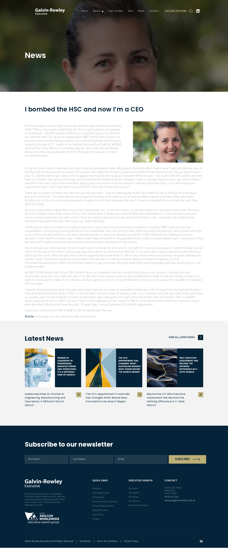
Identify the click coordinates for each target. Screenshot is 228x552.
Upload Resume (175, 11)
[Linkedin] (198, 11)
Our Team (133, 489)
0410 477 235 (172, 497)
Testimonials (98, 497)
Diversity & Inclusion (138, 505)
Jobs (130, 11)
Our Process (134, 501)
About (96, 11)
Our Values (134, 497)
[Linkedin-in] (201, 541)
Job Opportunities (101, 493)
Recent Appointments (103, 506)
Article (29, 316)
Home (84, 11)
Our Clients (134, 493)
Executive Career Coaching (105, 502)
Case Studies (115, 11)
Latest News (98, 515)
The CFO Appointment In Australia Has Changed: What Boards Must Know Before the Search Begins (108, 397)
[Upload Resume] (190, 11)
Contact (154, 11)
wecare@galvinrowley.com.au (180, 500)
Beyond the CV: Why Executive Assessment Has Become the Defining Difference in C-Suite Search (166, 399)
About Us (96, 489)
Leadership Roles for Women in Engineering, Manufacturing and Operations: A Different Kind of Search (45, 399)
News (141, 11)
